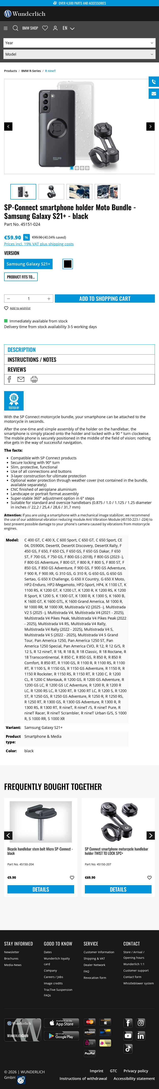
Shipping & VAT (94, 958)
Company (50, 970)
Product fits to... (21, 276)
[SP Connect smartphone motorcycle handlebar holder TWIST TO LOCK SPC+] (118, 822)
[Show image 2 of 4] (77, 168)
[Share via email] (21, 379)
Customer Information (99, 952)
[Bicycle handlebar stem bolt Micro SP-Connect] (40, 822)
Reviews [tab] (17, 369)
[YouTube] (128, 1036)
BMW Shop (30, 28)
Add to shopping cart (104, 298)
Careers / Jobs (53, 977)
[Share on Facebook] (9, 379)
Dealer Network (94, 965)
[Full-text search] (15, 28)
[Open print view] (34, 379)
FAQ (86, 971)
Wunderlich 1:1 (134, 964)
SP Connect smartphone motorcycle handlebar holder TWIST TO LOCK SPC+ (116, 851)
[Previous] (8, 126)
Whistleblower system (138, 983)
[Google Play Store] (61, 1036)
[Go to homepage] (25, 13)
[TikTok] (128, 1048)
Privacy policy (136, 1070)
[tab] (79, 349)
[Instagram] (140, 1023)
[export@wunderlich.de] (154, 93)
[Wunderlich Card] (22, 1029)
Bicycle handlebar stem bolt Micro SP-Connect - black (40, 851)
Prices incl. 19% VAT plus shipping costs (39, 243)
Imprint (96, 1070)
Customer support (136, 970)
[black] (68, 264)
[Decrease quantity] (8, 298)
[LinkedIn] (140, 1036)
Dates (48, 952)
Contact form (132, 977)
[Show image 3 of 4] (82, 168)
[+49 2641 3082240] (154, 81)
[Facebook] (128, 1023)
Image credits (53, 983)
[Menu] (5, 28)
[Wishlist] (45, 28)
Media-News (13, 965)
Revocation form (95, 978)
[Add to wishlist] (72, 878)
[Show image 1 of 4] (71, 168)
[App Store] (61, 1023)
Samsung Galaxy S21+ (28, 264)
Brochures (11, 958)
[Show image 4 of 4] (87, 168)
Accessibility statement (134, 1078)
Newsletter (11, 952)
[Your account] (55, 28)
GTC (113, 1070)
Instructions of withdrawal (83, 1078)
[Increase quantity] (49, 298)
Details (41, 889)
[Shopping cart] (155, 28)
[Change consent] (21, 1080)
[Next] (150, 126)
